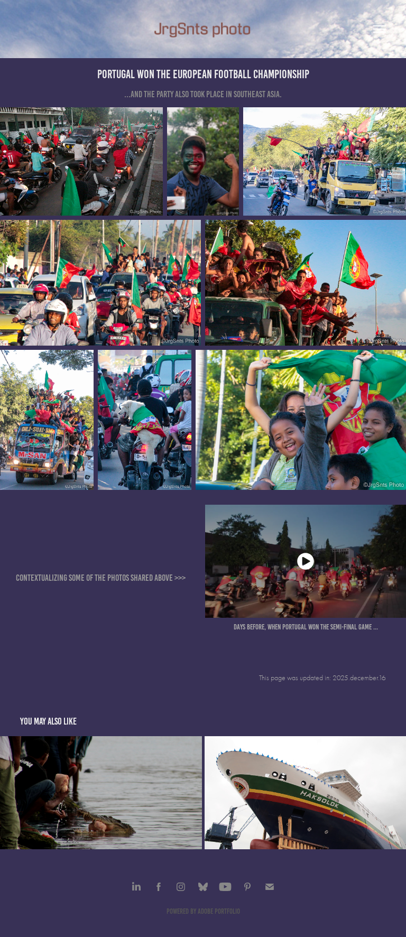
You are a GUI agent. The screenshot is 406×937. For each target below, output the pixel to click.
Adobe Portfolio (219, 911)
